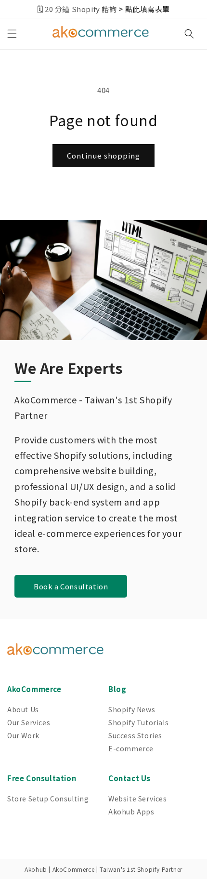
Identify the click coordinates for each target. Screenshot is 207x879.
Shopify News (131, 709)
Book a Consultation (71, 586)
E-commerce (131, 748)
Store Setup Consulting (48, 798)
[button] (12, 33)
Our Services (28, 722)
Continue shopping (103, 155)
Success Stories (135, 735)
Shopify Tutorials (138, 722)
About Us (23, 709)
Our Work (23, 735)
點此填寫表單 (147, 9)
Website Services (137, 798)
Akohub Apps (131, 811)
